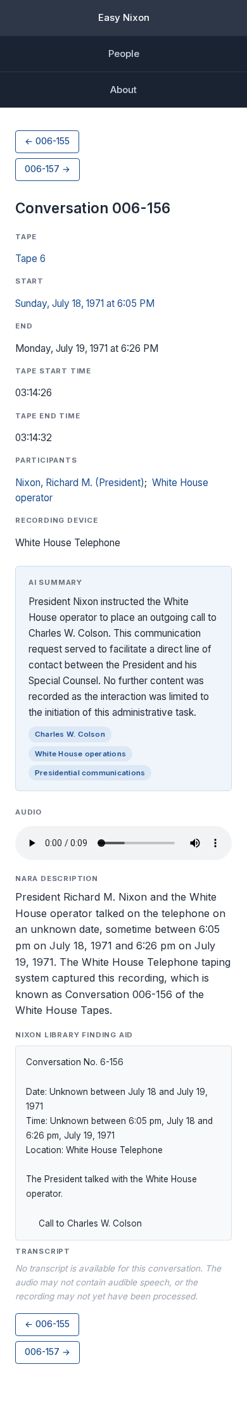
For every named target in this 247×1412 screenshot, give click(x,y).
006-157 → (47, 169)
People (123, 53)
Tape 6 (30, 259)
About (123, 90)
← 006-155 (47, 141)
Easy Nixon (123, 17)
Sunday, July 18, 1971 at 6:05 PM (85, 303)
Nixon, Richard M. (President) (79, 483)
